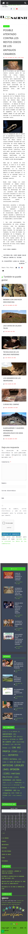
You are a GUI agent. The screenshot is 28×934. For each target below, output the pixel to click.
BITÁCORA (14, 739)
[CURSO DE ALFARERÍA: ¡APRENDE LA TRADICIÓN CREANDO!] (9, 575)
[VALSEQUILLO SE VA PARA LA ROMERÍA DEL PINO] (9, 622)
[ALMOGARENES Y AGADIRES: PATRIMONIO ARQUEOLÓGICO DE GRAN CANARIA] (14, 413)
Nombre (4, 483)
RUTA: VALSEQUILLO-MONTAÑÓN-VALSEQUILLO (17, 679)
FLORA (6, 762)
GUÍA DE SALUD (17, 762)
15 (21, 820)
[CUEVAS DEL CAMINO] (14, 389)
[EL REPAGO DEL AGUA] (8, 717)
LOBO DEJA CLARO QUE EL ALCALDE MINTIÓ (18, 704)
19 (10, 823)
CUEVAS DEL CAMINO (11, 404)
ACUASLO (6, 731)
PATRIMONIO (9, 780)
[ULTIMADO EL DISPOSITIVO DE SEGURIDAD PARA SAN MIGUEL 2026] (9, 589)
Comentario (6, 462)
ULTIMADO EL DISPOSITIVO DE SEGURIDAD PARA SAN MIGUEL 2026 (19, 591)
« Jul (3, 833)
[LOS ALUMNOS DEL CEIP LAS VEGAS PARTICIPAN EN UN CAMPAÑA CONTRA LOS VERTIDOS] (9, 636)
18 (6, 823)
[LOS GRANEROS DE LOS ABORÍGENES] (14, 363)
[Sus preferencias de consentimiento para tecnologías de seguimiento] (2, 931)
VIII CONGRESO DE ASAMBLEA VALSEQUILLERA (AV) (19, 692)
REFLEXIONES (18, 785)
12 (10, 820)
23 (24, 823)
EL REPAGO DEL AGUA (18, 715)
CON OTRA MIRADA (6, 851)
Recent (14, 569)
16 (24, 820)
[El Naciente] (3, 3)
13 (13, 820)
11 (6, 820)
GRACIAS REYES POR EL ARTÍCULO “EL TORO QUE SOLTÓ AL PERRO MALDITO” (19, 608)
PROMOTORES (19, 782)
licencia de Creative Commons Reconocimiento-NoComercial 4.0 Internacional (12, 902)
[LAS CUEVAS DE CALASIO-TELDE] (14, 311)
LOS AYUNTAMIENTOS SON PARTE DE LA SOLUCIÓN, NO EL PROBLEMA (18, 665)
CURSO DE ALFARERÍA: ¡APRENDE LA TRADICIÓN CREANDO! (18, 577)
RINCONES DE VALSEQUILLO (11, 787)
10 (3, 820)
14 (17, 820)
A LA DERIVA (14, 731)
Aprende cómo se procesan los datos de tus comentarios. (14, 541)
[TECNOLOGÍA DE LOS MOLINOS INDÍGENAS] (14, 337)
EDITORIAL (16, 759)
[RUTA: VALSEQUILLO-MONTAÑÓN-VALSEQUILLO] (8, 681)
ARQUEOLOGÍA (6, 26)
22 (21, 823)
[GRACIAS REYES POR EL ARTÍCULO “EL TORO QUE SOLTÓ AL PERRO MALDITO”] (9, 604)
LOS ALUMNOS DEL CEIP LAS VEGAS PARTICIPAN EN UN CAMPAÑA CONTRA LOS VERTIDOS (19, 639)
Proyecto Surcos (8, 785)
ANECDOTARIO (9, 734)
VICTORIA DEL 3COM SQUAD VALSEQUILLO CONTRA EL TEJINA (15, 256)
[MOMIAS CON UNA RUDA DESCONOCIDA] (14, 285)
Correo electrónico (9, 490)
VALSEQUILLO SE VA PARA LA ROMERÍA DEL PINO (18, 623)
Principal (10, 782)
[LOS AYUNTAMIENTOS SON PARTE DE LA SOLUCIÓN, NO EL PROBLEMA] (8, 667)
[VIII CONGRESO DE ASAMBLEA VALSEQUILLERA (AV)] (8, 694)
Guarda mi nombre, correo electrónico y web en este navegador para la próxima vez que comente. (14, 512)
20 (13, 823)
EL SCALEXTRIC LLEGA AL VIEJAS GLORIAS (13, 262)
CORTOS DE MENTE (6, 854)
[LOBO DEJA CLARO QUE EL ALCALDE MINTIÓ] (8, 706)
